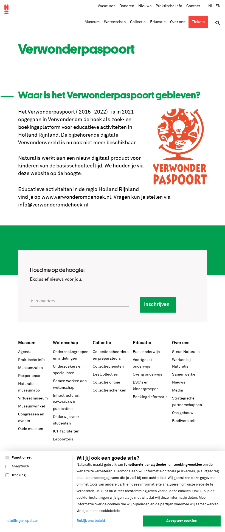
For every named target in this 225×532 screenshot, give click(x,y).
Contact (193, 6)
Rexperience (29, 376)
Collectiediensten (108, 366)
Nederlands (211, 6)
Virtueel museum (33, 398)
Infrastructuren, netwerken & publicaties (66, 402)
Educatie (142, 343)
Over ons (180, 343)
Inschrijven (157, 304)
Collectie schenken (109, 390)
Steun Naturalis (185, 352)
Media (177, 390)
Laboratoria (63, 439)
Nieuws (144, 6)
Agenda (25, 352)
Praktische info (169, 6)
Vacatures (106, 6)
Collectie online (106, 382)
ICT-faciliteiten (66, 431)
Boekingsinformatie (150, 397)
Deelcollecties (105, 374)
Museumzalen (30, 368)
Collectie (102, 343)
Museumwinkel (31, 406)
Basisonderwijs (146, 352)
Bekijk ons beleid (91, 521)
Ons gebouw (182, 413)
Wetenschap (65, 343)
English (218, 6)
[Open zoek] (218, 23)
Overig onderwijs (147, 374)
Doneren (126, 6)
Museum (26, 343)
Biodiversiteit (184, 421)
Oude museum (30, 429)
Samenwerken (185, 374)
